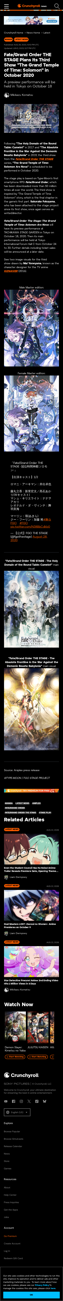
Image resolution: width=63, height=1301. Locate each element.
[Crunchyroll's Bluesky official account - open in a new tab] (44, 1101)
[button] (17, 1112)
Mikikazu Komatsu (21, 95)
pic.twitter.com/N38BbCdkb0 (30, 527)
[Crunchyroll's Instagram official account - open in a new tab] (21, 1101)
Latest (46, 33)
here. (53, 1288)
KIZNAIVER (11, 271)
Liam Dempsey (18, 877)
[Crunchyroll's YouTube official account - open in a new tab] (6, 1101)
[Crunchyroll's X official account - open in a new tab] (29, 1101)
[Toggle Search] (57, 6)
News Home (33, 33)
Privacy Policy (42, 1285)
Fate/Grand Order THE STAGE (34, 159)
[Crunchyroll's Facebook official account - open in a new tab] (13, 1101)
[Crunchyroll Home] (21, 1077)
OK (31, 1295)
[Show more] (6, 6)
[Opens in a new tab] (31, 20)
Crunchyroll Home (13, 33)
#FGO (24, 523)
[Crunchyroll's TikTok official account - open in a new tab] (37, 1101)
